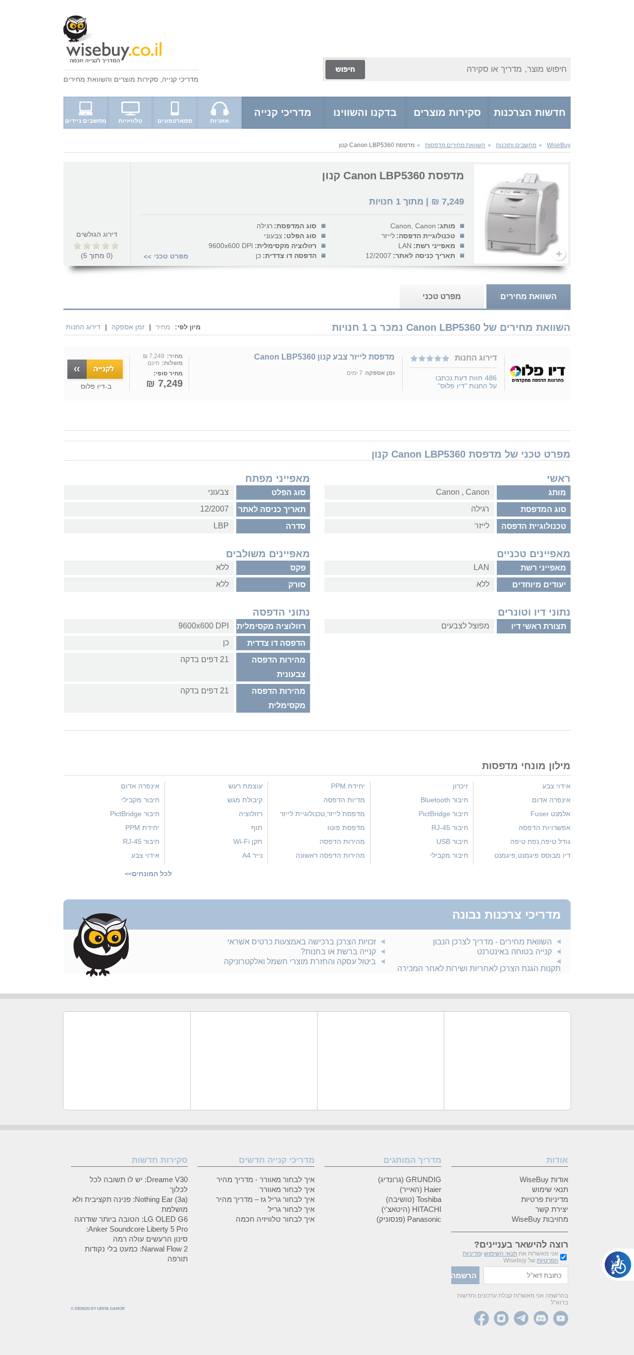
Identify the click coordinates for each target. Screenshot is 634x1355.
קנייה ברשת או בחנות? (338, 951)
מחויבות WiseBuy (540, 1219)
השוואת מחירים (86, 79)
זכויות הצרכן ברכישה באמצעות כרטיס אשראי (301, 942)
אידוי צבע (556, 786)
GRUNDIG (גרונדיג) (409, 1179)
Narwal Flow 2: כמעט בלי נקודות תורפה (136, 1254)
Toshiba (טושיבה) (413, 1199)
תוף (257, 828)
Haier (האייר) (420, 1189)
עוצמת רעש (245, 786)
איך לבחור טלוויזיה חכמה (275, 1219)
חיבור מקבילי (449, 855)
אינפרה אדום (551, 800)
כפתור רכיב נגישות (618, 1265)
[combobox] (469, 69)
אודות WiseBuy (544, 1179)
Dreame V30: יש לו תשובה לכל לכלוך (139, 1184)
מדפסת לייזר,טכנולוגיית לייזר (322, 814)
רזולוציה (251, 814)
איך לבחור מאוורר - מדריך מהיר (265, 1179)
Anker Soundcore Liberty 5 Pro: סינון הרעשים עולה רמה (137, 1234)
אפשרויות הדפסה (545, 828)
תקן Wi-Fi (248, 841)
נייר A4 (252, 855)
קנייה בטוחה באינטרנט (514, 951)
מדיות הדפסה (344, 800)
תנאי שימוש (550, 1189)
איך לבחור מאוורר (287, 1189)
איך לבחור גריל (291, 1209)
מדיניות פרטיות (544, 1199)
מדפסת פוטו (346, 828)
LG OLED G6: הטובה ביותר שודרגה (131, 1219)
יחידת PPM (348, 786)
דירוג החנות (83, 327)
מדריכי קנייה (180, 79)
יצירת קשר (551, 1209)
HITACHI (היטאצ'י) (411, 1209)
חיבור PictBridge (443, 814)
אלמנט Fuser (550, 814)
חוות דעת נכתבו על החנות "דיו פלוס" (466, 382)
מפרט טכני (171, 256)
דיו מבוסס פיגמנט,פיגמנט (532, 855)
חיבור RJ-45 (449, 828)
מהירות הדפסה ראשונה (330, 855)
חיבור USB (452, 841)
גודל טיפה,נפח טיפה (540, 841)
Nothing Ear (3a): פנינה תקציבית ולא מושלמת (130, 1204)
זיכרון (460, 786)
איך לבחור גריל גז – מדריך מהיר (265, 1199)
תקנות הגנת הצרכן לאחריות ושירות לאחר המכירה (479, 968)
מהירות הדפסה (342, 841)
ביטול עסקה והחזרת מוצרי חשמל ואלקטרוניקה (300, 961)
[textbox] (525, 1275)
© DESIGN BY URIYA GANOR (98, 1308)
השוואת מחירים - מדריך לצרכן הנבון (492, 942)
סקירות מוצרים (136, 79)
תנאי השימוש (500, 1253)
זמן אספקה (128, 327)
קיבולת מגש (245, 800)
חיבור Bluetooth (444, 800)
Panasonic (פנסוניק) (408, 1219)
